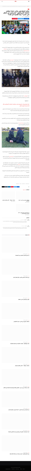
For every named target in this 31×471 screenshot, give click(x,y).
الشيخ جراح (12, 60)
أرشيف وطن (25, 6)
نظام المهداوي (27, 16)
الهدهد (28, 386)
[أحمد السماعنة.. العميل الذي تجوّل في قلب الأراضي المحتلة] (15, 421)
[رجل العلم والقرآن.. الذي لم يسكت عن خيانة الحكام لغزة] (15, 443)
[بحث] (2, 1)
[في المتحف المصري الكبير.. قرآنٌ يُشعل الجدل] (15, 267)
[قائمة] (28, 1)
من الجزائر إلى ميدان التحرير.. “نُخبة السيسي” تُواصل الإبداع (23, 213)
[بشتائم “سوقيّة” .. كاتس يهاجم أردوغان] (8, 195)
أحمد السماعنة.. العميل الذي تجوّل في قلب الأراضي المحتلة (18, 431)
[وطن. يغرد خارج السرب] (15, 1)
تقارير (28, 364)
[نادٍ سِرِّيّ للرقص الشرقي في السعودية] (15, 245)
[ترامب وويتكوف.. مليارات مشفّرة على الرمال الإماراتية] (15, 333)
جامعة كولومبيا (23, 183)
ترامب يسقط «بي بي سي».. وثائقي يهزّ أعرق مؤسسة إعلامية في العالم (16, 387)
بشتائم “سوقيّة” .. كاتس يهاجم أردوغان (8, 200)
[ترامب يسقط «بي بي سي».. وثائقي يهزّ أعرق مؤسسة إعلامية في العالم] (15, 377)
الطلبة (19, 164)
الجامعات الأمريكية (27, 183)
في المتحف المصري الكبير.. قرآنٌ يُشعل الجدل (21, 277)
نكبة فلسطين (11, 156)
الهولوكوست (26, 96)
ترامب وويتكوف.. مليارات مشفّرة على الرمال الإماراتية (19, 343)
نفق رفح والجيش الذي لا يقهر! (23, 299)
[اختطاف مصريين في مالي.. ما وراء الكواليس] (22, 195)
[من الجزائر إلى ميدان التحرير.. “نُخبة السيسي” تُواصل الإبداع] (22, 208)
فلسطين (20, 183)
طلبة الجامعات (20, 123)
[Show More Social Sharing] (11, 18)
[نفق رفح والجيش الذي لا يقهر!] (15, 289)
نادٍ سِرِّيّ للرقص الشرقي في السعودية (22, 255)
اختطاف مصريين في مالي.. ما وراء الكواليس (23, 200)
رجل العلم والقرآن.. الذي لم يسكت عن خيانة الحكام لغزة (19, 453)
